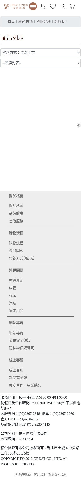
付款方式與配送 (21, 258)
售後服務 (16, 221)
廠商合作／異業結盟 (25, 385)
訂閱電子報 (18, 378)
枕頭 (12, 295)
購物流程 (16, 233)
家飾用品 (16, 311)
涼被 (12, 303)
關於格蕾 (16, 196)
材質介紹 (16, 280)
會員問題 (16, 251)
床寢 (12, 288)
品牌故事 (16, 213)
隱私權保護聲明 (21, 348)
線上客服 (16, 360)
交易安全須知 (20, 340)
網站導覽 (16, 323)
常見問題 (16, 270)
